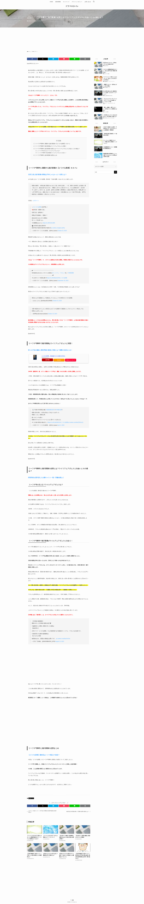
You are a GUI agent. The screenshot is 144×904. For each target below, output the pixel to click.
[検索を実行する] (115, 172)
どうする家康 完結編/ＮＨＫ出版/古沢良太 (53, 356)
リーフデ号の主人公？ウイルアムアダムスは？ (49, 150)
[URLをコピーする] (85, 59)
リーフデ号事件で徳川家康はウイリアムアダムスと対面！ (51, 146)
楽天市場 (47, 359)
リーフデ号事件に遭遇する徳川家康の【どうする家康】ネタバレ (52, 143)
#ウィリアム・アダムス (58, 273)
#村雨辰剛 (71, 273)
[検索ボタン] (93, 1)
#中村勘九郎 (58, 409)
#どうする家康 (37, 207)
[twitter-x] (71, 900)
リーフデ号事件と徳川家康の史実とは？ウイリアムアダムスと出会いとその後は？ (57, 148)
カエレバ (47, 357)
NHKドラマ (31, 20)
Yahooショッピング (70, 360)
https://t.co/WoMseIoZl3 (53, 277)
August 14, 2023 (59, 641)
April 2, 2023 (61, 425)
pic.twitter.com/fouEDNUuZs (75, 422)
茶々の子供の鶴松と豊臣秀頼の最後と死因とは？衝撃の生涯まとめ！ (50, 350)
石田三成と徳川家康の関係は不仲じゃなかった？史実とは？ (47, 174)
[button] (32, 59)
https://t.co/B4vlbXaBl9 (49, 223)
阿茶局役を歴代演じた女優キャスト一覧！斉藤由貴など (46, 477)
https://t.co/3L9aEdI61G (54, 422)
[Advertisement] (72, 38)
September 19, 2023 (63, 280)
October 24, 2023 (57, 300)
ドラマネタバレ (72, 6)
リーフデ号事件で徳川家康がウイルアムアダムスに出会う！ (52, 152)
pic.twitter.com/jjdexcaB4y (58, 227)
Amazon (59, 360)
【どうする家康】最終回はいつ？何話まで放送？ (44, 755)
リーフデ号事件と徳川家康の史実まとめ (46, 155)
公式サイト (36, 200)
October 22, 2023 (62, 230)
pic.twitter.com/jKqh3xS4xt (63, 638)
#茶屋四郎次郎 (50, 409)
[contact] (73, 900)
